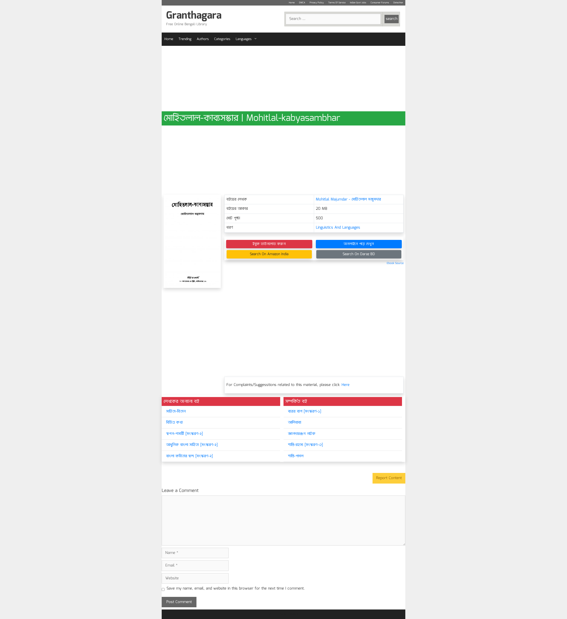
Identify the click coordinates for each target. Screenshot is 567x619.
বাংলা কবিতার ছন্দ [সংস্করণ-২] (189, 456)
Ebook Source (395, 263)
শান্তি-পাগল (295, 456)
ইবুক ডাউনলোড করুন (269, 244)
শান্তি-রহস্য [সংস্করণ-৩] (305, 445)
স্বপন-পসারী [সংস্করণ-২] (184, 434)
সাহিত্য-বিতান (176, 412)
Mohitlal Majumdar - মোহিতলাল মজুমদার (348, 199)
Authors (203, 39)
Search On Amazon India (269, 254)
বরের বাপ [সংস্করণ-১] (304, 412)
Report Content (389, 478)
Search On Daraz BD (359, 254)
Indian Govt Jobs (358, 2)
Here (346, 385)
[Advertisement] (283, 79)
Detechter (398, 2)
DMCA (302, 2)
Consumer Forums (380, 2)
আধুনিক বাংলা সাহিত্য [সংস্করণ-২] (192, 445)
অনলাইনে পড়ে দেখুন (359, 244)
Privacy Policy (317, 2)
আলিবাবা (294, 423)
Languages (244, 39)
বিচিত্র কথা (174, 423)
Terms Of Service (337, 2)
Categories (222, 39)
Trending (185, 39)
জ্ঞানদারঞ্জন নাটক (301, 434)
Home (292, 2)
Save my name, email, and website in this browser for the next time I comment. (236, 589)
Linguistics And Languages (338, 228)
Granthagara (193, 16)
